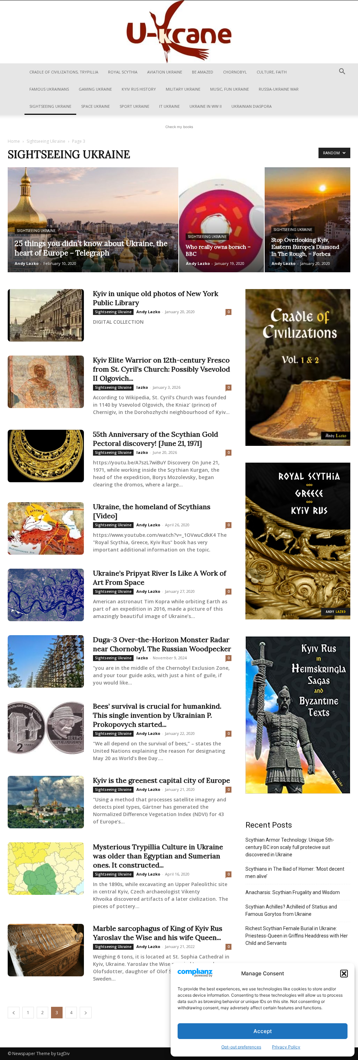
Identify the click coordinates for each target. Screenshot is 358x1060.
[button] (344, 973)
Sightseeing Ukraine (50, 106)
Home (14, 141)
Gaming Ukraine (95, 89)
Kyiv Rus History (139, 89)
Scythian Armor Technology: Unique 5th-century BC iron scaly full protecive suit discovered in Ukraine (289, 847)
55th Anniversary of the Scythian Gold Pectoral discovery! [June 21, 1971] (155, 439)
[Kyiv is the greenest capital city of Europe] (46, 802)
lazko (142, 387)
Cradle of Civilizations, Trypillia (63, 72)
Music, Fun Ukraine (229, 89)
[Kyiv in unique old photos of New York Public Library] (46, 315)
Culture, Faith (272, 72)
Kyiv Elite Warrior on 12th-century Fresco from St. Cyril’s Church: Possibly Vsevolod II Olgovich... (161, 369)
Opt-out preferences (241, 1047)
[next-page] (86, 1012)
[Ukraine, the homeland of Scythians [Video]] (46, 528)
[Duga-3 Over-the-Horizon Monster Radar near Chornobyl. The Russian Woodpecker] (46, 661)
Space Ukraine (95, 106)
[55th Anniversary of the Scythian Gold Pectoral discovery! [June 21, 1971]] (46, 456)
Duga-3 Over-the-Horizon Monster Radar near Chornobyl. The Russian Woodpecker (162, 644)
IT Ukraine (169, 106)
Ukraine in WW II (205, 106)
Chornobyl (235, 72)
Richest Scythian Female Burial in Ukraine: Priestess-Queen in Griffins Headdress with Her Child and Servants (296, 936)
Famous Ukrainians (49, 89)
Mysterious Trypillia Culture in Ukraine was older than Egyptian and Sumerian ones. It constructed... (158, 855)
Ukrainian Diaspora (251, 106)
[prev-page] (14, 1012)
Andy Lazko (26, 263)
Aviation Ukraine (164, 72)
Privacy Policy (286, 1047)
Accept (262, 1031)
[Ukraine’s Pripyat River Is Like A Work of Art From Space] (46, 595)
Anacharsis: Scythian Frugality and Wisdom (292, 892)
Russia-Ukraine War (279, 89)
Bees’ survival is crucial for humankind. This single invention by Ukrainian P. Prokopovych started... (157, 715)
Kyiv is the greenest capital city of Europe (161, 780)
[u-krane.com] (179, 31)
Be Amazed (202, 72)
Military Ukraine (183, 89)
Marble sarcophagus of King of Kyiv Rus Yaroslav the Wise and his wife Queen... (157, 933)
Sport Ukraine (134, 106)
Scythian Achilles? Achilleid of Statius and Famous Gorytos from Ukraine (291, 910)
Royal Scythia (122, 72)
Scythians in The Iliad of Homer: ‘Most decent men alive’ (294, 872)
